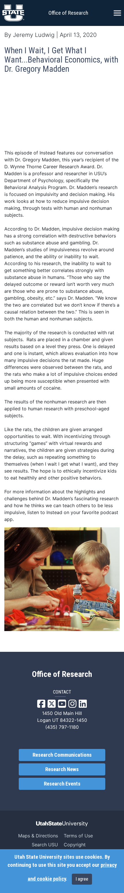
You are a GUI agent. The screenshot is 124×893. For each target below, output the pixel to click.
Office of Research (68, 13)
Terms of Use (78, 836)
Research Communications (62, 755)
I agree (82, 879)
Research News (62, 769)
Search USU (45, 844)
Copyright (75, 844)
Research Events (62, 784)
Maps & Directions (38, 836)
